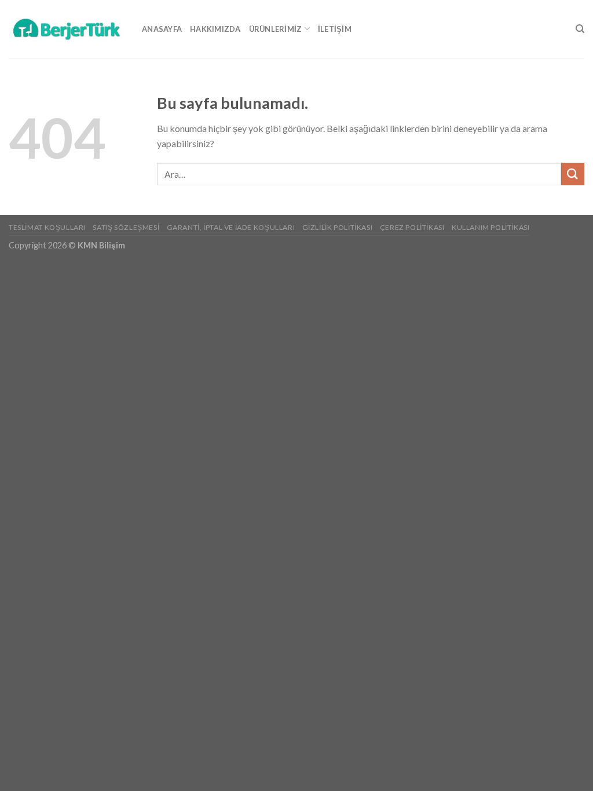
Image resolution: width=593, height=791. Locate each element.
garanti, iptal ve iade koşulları (231, 227)
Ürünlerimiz (275, 29)
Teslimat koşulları (47, 227)
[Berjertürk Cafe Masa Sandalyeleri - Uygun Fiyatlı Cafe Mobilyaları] (67, 28)
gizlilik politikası (337, 227)
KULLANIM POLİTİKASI (491, 227)
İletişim (335, 29)
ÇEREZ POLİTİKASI (412, 227)
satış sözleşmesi (126, 227)
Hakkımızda (215, 29)
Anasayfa (162, 29)
